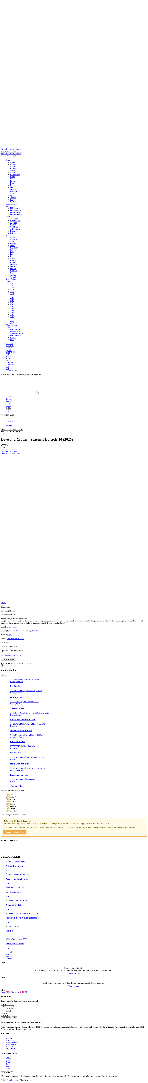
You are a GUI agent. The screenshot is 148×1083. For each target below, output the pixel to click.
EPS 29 (8, 407)
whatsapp (9, 958)
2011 (12, 315)
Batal (14, 1018)
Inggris (12, 254)
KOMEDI (9, 348)
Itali (11, 256)
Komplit (13, 225)
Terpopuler (14, 219)
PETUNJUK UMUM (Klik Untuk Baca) (18, 663)
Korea (12, 262)
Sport (12, 196)
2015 (12, 306)
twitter (8, 954)
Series (8, 216)
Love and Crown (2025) (16, 639)
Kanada (13, 260)
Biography (14, 168)
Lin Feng (12, 627)
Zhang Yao (35, 631)
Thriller (13, 198)
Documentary (15, 175)
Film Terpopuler (16, 214)
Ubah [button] (13, 615)
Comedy (13, 170)
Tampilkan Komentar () (14, 832)
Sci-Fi (12, 193)
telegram (9, 956)
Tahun (8, 281)
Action (12, 162)
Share (14, 453)
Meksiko (13, 267)
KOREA (9, 356)
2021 (12, 294)
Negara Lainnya (11, 279)
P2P (7, 419)
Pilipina (13, 269)
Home (3, 992)
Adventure (14, 164)
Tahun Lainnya (11, 325)
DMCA (13, 338)
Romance (13, 191)
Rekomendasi (15, 329)
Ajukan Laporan (74, 986)
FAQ (12, 340)
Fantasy (13, 181)
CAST (8, 423)
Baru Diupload (15, 221)
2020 (12, 296)
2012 (12, 313)
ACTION (9, 344)
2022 (12, 292)
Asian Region (15, 229)
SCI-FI (8, 350)
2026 (12, 283)
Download (15, 992)
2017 (12, 302)
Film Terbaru (15, 212)
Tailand (13, 277)
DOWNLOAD (6, 453)
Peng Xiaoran (16, 631)
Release (13, 233)
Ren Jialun (26, 631)
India (12, 252)
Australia (13, 239)
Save (18, 453)
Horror (12, 185)
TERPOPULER (12, 371)
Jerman (12, 246)
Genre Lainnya (11, 204)
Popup (8, 403)
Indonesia (13, 250)
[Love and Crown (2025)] (11, 655)
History (13, 183)
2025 (12, 285)
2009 (12, 319)
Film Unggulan (15, 210)
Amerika (13, 237)
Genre (8, 160)
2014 (12, 308)
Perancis (13, 244)
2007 (12, 323)
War (11, 200)
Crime (12, 173)
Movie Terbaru (11, 1040)
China (3, 451)
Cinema (8, 401)
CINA (8, 354)
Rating (12, 231)
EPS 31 (8, 411)
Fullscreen (9, 397)
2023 (12, 290)
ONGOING (10, 362)
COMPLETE (10, 365)
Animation (14, 166)
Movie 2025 (10, 1046)
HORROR (10, 346)
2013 (12, 310)
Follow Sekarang (74, 973)
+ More (8, 327)
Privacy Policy (15, 336)
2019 (12, 298)
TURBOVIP (10, 421)
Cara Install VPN (16, 333)
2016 (12, 304)
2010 (12, 317)
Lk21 (7, 206)
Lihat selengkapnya (8, 659)
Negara (8, 235)
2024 (12, 287)
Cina (12, 241)
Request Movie (15, 331)
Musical (13, 187)
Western (13, 202)
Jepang (12, 258)
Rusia (12, 273)
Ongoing (13, 223)
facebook (9, 952)
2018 (12, 300)
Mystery (13, 189)
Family (12, 179)
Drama (12, 177)
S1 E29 (8, 992)
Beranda (9, 1038)
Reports (8, 399)
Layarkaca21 (11, 1080)
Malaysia (13, 264)
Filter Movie (6, 1018)
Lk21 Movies (15, 208)
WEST (8, 360)
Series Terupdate (12, 1042)
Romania (13, 271)
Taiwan (13, 275)
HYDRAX (10, 425)
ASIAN (8, 358)
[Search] (23, 156)
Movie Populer (11, 1044)
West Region (15, 227)
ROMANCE (10, 352)
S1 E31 (22, 992)
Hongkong (14, 248)
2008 (12, 321)
